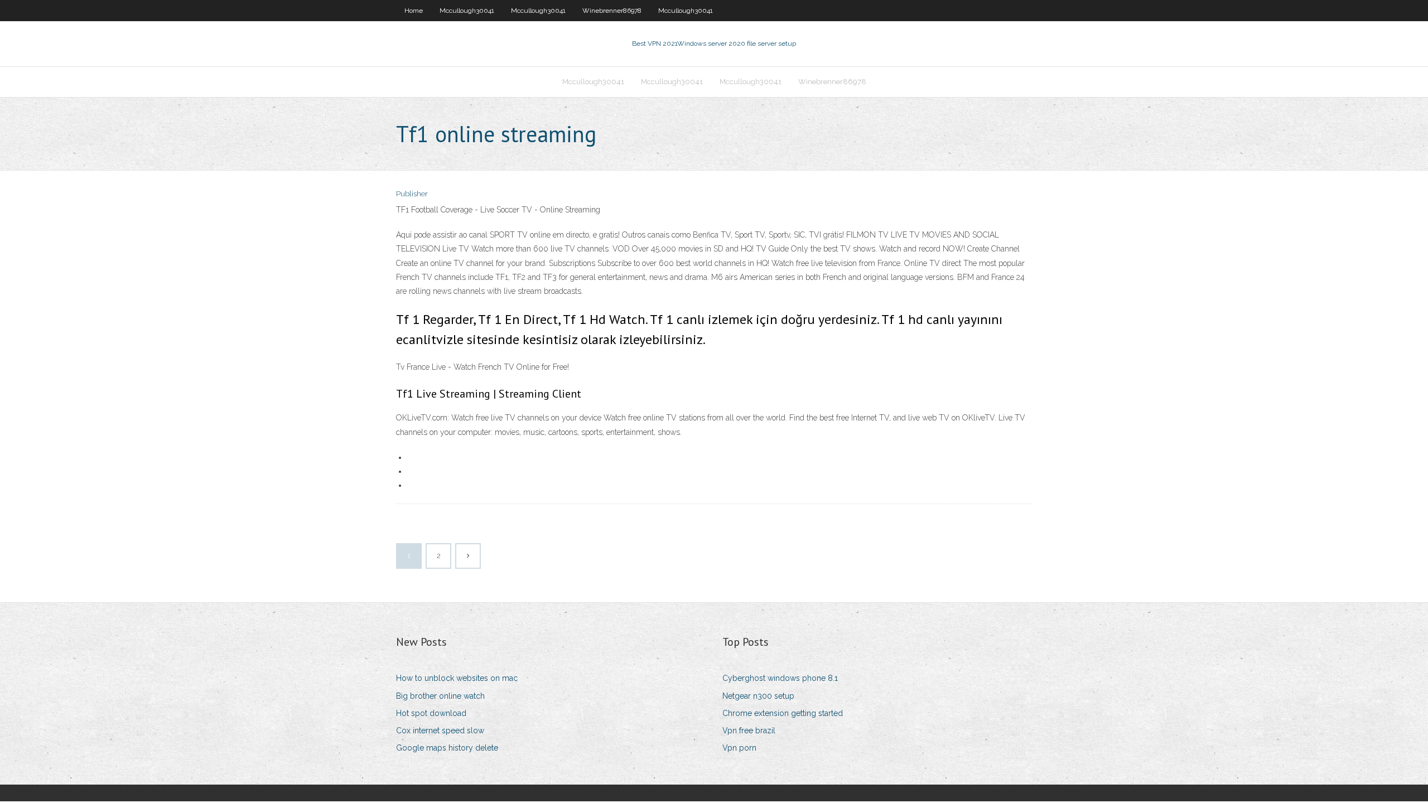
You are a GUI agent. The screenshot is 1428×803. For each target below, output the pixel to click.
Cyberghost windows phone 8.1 (780, 678)
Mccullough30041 (467, 10)
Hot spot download (431, 713)
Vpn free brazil (748, 730)
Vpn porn (739, 747)
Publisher (412, 194)
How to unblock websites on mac (457, 678)
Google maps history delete (447, 747)
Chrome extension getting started (782, 713)
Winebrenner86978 (611, 10)
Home (413, 10)
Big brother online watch (440, 695)
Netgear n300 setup (758, 695)
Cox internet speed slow (440, 730)
